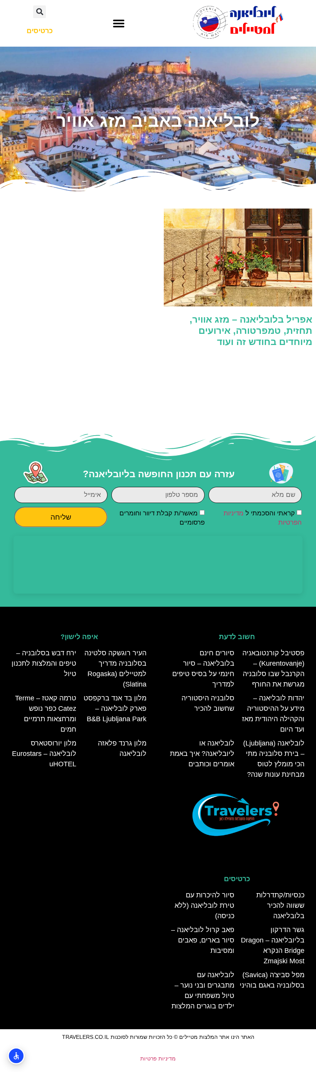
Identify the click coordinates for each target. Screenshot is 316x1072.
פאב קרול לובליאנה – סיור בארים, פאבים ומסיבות (202, 940)
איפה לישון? (79, 637)
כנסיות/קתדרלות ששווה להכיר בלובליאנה (280, 905)
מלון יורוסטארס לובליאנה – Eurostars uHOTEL (44, 753)
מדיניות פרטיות (158, 1058)
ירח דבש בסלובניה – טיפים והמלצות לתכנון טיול (44, 663)
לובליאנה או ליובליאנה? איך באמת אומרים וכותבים (202, 753)
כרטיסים (237, 879)
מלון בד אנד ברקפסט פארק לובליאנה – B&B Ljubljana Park (115, 708)
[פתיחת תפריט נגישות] (16, 1055)
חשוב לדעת (237, 637)
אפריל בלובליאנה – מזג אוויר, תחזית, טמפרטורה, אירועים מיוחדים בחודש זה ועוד (251, 330)
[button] (118, 23)
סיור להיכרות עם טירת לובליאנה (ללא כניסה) (204, 905)
